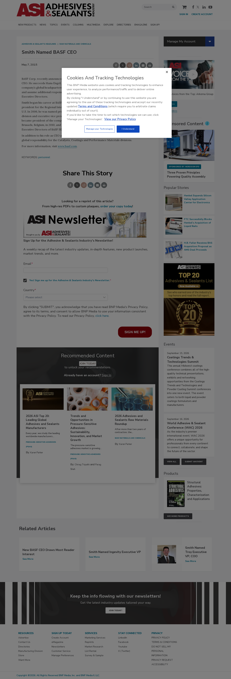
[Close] (167, 72)
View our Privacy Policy (120, 119)
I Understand (128, 129)
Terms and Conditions (93, 106)
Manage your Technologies (99, 129)
